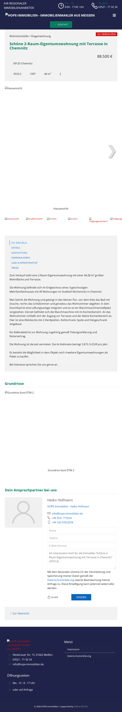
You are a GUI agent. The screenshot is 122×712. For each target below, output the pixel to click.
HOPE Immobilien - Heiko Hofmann (68, 506)
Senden (81, 597)
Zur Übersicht (21, 613)
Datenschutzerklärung (60, 580)
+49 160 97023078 (62, 522)
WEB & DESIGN (81, 706)
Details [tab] (15, 247)
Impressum (73, 649)
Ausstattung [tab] (19, 252)
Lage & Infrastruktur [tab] (24, 262)
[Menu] (114, 15)
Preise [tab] (15, 267)
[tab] (14, 222)
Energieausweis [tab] (20, 257)
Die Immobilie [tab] (19, 242)
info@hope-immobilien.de (67, 513)
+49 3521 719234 (62, 518)
